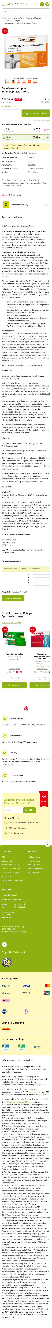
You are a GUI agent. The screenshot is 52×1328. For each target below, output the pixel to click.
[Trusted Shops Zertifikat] (6, 962)
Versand (47, 120)
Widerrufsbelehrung (10, 865)
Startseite (6, 18)
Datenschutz (7, 861)
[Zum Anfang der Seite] (47, 844)
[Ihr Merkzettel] (36, 4)
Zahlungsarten (34, 865)
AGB (4, 857)
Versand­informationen (37, 868)
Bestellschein (33, 872)
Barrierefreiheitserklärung (12, 880)
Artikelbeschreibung (12, 217)
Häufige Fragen (34, 857)
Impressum (6, 876)
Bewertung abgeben (13, 598)
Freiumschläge (34, 861)
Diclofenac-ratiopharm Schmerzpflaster (20, 23)
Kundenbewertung (11, 560)
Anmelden (29, 810)
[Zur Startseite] (17, 4)
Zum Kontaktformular (11, 899)
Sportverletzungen (12, 20)
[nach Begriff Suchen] (4, 11)
